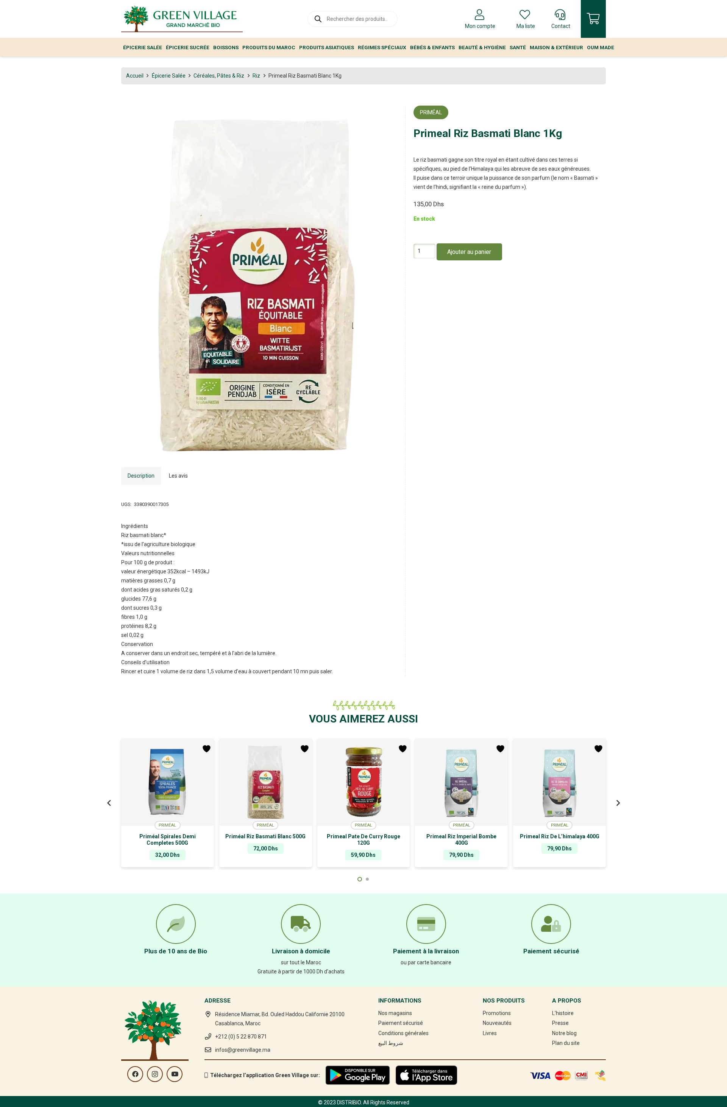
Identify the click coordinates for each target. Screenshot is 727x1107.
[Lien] (182, 19)
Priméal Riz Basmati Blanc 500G (265, 836)
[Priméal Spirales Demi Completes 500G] (167, 782)
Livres (490, 1033)
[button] (386, 116)
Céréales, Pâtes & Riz (218, 76)
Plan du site (566, 1043)
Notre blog (564, 1033)
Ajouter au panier (469, 252)
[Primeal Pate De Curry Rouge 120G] (363, 782)
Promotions (497, 1013)
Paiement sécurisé (400, 1023)
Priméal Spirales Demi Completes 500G (167, 839)
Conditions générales (403, 1033)
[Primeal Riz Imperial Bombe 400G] (461, 782)
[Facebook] (135, 1074)
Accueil (135, 76)
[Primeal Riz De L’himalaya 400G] (559, 782)
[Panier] (593, 19)
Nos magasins (395, 1013)
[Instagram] (155, 1074)
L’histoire (563, 1013)
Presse (560, 1023)
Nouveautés (497, 1023)
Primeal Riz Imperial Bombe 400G (461, 839)
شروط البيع (390, 1043)
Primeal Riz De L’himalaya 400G (559, 836)
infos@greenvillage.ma (242, 1050)
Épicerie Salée (169, 76)
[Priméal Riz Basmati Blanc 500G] (265, 782)
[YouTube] (175, 1074)
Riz (256, 76)
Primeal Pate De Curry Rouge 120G (363, 839)
